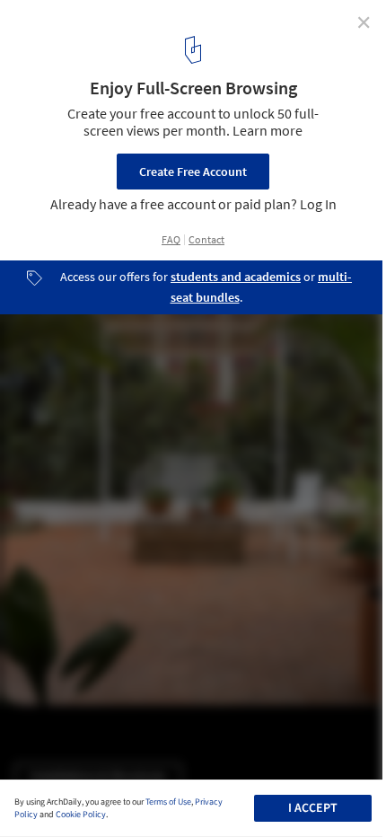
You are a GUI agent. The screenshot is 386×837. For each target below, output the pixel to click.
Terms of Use (168, 802)
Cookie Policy (81, 814)
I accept (313, 808)
